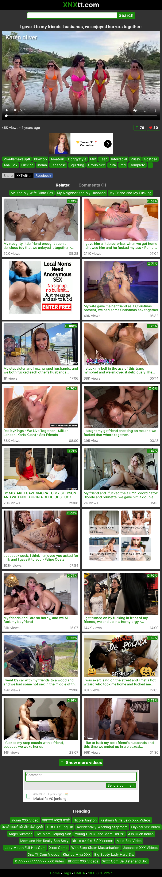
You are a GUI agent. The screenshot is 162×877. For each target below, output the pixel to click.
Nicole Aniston (85, 820)
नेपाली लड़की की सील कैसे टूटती (22, 827)
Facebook (43, 175)
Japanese (58, 165)
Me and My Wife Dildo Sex (32, 193)
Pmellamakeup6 (17, 159)
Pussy (135, 159)
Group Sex (96, 165)
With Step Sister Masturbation (95, 847)
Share (8, 175)
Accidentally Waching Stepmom (102, 827)
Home (55, 873)
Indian (42, 165)
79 (142, 127)
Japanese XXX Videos (140, 847)
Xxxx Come (58, 847)
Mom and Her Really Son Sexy (44, 841)
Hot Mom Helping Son (53, 834)
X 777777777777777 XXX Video (39, 861)
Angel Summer (20, 834)
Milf (93, 159)
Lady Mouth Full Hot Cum (25, 847)
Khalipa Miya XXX (76, 854)
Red (123, 165)
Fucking (27, 165)
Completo (137, 165)
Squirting (77, 165)
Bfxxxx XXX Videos (83, 861)
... (150, 165)
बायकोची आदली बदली (56, 820)
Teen (103, 159)
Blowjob (40, 159)
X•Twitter (24, 175)
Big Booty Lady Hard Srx (114, 854)
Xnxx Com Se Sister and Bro (124, 861)
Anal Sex (11, 165)
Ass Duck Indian (141, 834)
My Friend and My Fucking (130, 193)
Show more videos (84, 762)
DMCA (79, 873)
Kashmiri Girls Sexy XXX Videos (125, 820)
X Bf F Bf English (60, 827)
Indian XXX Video (25, 820)
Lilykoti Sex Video (145, 827)
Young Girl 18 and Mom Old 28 (99, 834)
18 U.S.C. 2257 (100, 873)
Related (63, 185)
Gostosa (150, 159)
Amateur (57, 159)
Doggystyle (77, 159)
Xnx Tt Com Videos (43, 854)
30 (155, 127)
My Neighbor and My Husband (81, 193)
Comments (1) (92, 185)
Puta (112, 165)
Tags (67, 873)
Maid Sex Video (129, 841)
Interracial (119, 159)
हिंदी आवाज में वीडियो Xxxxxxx (92, 841)
